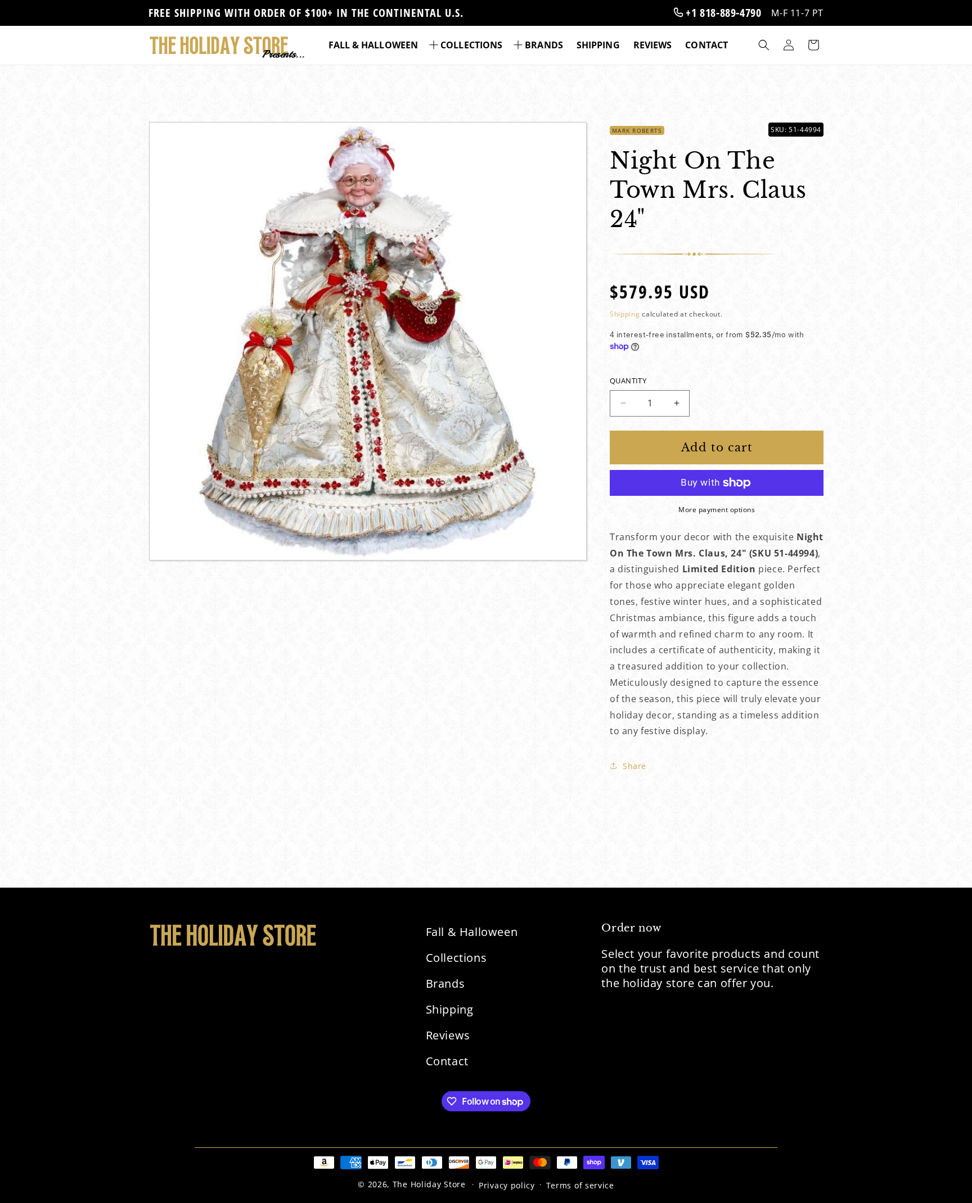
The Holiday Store (429, 1184)
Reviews (448, 1035)
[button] (467, 45)
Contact (447, 1061)
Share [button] (634, 766)
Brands (445, 983)
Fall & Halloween (472, 931)
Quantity (628, 381)
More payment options (716, 509)
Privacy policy (507, 1185)
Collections (456, 957)
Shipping (625, 314)
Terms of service (580, 1185)
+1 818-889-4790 (722, 12)
